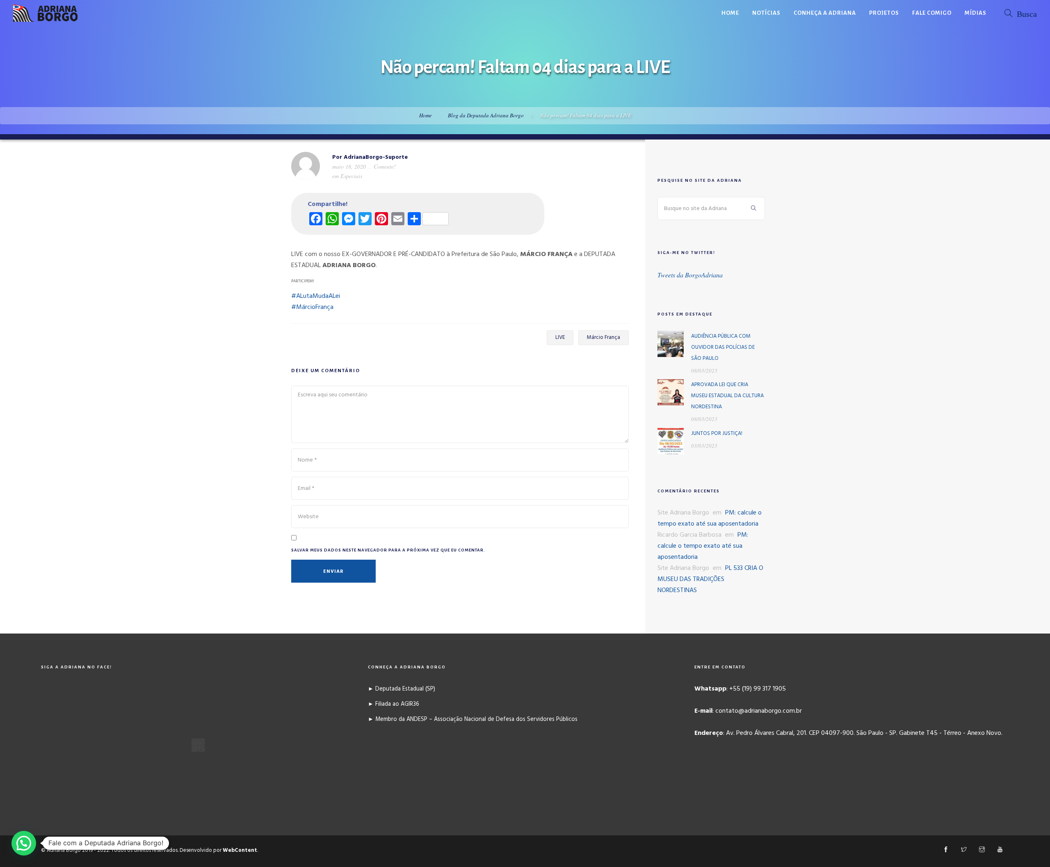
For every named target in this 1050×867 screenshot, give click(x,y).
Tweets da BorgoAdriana (690, 274)
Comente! (385, 166)
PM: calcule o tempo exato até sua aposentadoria (709, 518)
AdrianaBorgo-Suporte (376, 157)
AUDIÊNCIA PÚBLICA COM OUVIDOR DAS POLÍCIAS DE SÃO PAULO (723, 347)
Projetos (884, 13)
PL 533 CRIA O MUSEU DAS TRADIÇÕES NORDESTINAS (710, 579)
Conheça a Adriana (825, 13)
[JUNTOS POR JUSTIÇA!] (670, 441)
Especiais (351, 176)
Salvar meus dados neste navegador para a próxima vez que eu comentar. (388, 550)
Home (730, 13)
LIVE (560, 337)
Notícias (766, 13)
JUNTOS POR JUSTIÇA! (716, 433)
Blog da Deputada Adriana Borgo (486, 115)
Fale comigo (932, 13)
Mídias (975, 13)
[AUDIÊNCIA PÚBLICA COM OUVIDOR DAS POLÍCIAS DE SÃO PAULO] (670, 344)
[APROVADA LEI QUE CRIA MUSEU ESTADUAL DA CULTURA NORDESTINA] (670, 392)
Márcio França (603, 337)
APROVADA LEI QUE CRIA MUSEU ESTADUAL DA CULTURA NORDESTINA (727, 395)
